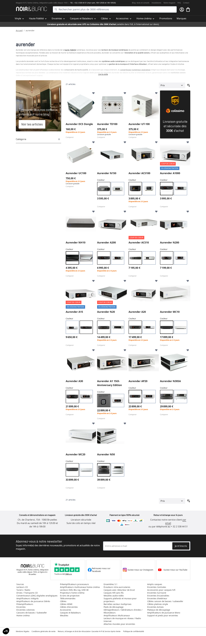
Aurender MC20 (75, 454)
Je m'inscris (181, 546)
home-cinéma (32, 3)
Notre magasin (169, 3)
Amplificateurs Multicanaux (117, 615)
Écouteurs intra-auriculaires (117, 587)
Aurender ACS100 (139, 173)
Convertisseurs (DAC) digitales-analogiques (36, 595)
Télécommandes (67, 598)
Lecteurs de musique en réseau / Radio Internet (122, 620)
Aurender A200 (106, 242)
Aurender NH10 (75, 242)
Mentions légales (22, 631)
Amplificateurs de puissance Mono (163, 612)
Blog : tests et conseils (140, 3)
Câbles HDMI (66, 604)
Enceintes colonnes (25, 609)
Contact (186, 3)
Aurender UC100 (76, 173)
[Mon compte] (182, 9)
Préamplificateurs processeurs (74, 584)
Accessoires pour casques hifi (161, 590)
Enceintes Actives (155, 607)
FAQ (179, 3)
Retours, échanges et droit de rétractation (74, 631)
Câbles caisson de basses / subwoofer (165, 601)
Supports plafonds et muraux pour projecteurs (120, 600)
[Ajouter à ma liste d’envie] (93, 93)
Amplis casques (154, 584)
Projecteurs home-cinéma (72, 592)
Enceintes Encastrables (158, 595)
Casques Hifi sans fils (114, 592)
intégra (42, 3)
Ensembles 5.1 (110, 584)
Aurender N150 (106, 173)
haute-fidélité (70, 50)
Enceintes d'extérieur (157, 598)
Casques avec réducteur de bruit (119, 590)
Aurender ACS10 (139, 242)
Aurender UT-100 (139, 124)
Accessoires (65, 609)
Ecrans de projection (70, 595)
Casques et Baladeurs (70, 612)
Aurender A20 (137, 311)
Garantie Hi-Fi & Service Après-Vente (105, 631)
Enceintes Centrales (156, 587)
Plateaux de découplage (158, 609)
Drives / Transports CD (27, 592)
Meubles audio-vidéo (114, 595)
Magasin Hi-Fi (21, 3)
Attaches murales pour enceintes (119, 624)
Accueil (19, 30)
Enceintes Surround (156, 592)
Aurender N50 (106, 454)
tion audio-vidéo (51, 3)
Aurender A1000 (170, 173)
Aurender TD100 (107, 124)
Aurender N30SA (170, 381)
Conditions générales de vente (43, 631)
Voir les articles (32, 124)
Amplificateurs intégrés (27, 598)
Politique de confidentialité (133, 631)
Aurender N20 (106, 311)
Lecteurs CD (22, 587)
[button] (6, 631)
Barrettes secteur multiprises (117, 604)
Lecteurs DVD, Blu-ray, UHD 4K (74, 590)
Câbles (63, 601)
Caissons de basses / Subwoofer (31, 612)
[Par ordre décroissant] (188, 85)
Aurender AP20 (138, 381)
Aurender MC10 (170, 311)
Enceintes (21, 607)
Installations (156, 3)
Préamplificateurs (24, 604)
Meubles (64, 615)
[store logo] (31, 9)
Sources (20, 584)
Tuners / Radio (23, 590)
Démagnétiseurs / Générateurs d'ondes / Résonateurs (123, 611)
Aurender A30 (74, 381)
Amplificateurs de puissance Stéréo (33, 601)
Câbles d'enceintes (69, 607)
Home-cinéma (23, 615)
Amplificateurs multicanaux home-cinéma (80, 587)
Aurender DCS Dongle (79, 124)
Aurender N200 (169, 242)
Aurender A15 (74, 311)
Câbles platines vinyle (157, 604)
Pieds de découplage (113, 607)
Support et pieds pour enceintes (162, 615)
